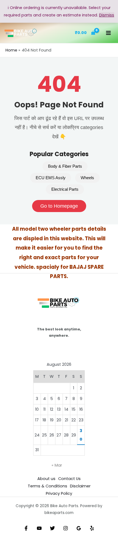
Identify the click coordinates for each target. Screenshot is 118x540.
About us (46, 478)
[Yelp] (91, 528)
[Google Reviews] (78, 528)
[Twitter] (52, 528)
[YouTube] (39, 528)
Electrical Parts (64, 189)
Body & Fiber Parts (65, 166)
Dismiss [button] (106, 15)
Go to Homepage (59, 206)
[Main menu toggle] (108, 32)
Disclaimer (80, 486)
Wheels (87, 178)
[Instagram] (65, 528)
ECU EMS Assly (51, 178)
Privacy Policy (59, 493)
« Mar (57, 465)
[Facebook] (26, 528)
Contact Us (69, 478)
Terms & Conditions (47, 486)
